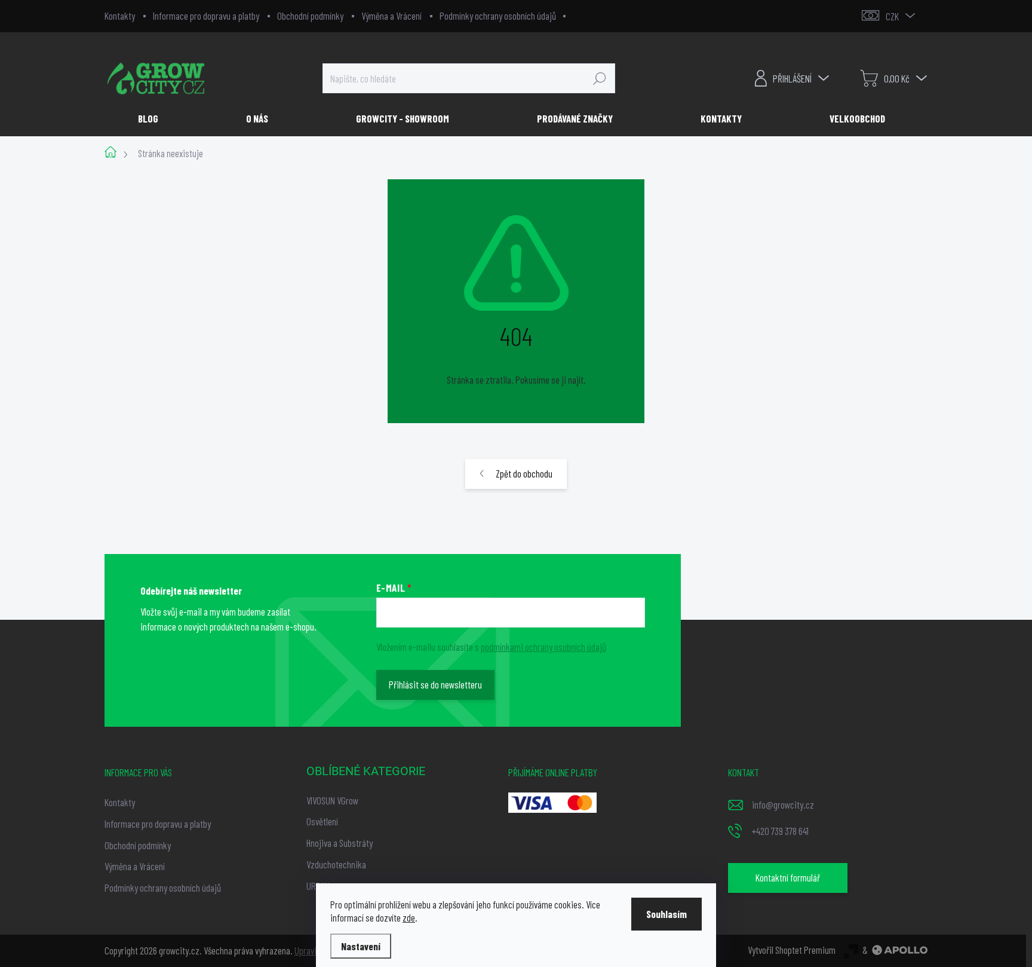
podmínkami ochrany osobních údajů (543, 647)
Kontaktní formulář (787, 877)
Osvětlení (322, 821)
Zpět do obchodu (524, 473)
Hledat (599, 78)
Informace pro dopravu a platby (206, 16)
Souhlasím (666, 914)
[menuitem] (152, 118)
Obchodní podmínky (310, 16)
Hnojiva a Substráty (339, 843)
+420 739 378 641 (780, 831)
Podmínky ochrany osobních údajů (498, 16)
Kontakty (120, 16)
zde (409, 917)
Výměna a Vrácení (391, 16)
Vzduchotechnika (336, 864)
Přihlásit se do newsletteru (435, 684)
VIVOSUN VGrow (332, 800)
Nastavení (360, 946)
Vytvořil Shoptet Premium (792, 950)
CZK (892, 16)
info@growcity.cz (783, 804)
